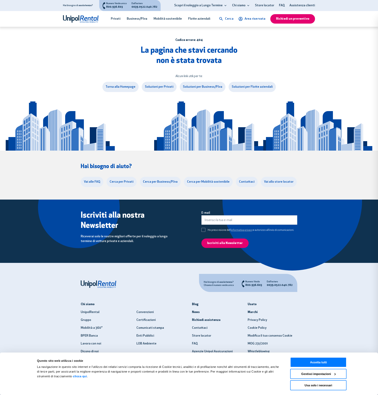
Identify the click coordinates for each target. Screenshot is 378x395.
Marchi (253, 312)
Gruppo (86, 320)
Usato (252, 304)
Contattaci (200, 328)
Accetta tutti (318, 362)
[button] (225, 5)
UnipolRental (90, 312)
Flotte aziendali (199, 18)
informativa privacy (241, 230)
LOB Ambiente (146, 343)
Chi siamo (239, 5)
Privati (115, 18)
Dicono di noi (90, 351)
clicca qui (80, 376)
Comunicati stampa (150, 328)
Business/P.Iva (137, 18)
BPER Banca (89, 335)
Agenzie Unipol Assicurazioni (212, 351)
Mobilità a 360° (92, 328)
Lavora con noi (91, 343)
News (196, 312)
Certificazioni (146, 320)
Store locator (264, 5)
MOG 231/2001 (258, 343)
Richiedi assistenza (206, 320)
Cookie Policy (257, 328)
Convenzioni (145, 312)
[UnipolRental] (83, 19)
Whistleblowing (259, 351)
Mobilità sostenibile (168, 18)
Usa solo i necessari (318, 385)
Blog (195, 304)
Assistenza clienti (302, 5)
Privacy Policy (257, 320)
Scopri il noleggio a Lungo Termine (198, 5)
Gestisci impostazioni (316, 374)
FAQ (282, 5)
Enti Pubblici (145, 335)
